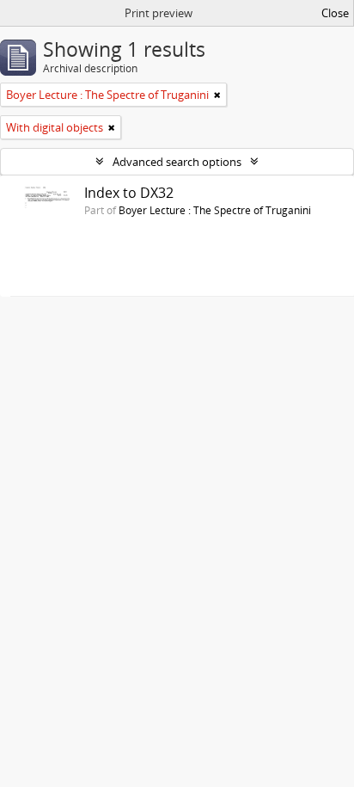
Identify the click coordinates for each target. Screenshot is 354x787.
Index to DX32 (129, 192)
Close (335, 13)
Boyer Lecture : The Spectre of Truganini (215, 210)
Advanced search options (177, 161)
